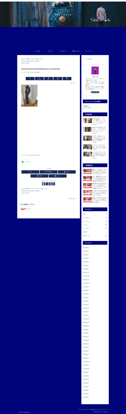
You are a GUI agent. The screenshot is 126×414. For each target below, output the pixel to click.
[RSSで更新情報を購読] (53, 183)
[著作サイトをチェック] (43, 183)
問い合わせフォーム (95, 409)
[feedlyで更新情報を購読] (50, 183)
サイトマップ (104, 409)
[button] (67, 78)
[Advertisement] (63, 38)
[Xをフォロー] (46, 183)
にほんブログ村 (25, 63)
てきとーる (95, 76)
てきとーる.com (34, 72)
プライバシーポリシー (84, 409)
